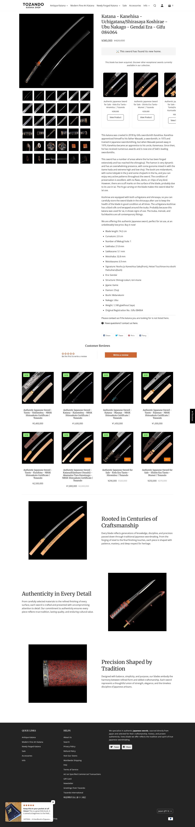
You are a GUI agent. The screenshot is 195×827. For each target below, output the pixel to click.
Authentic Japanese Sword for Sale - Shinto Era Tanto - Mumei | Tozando (157, 473)
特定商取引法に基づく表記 (75, 797)
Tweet (116, 747)
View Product (115, 117)
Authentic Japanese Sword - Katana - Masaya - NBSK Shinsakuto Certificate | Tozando (117, 414)
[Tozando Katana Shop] (33, 5)
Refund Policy (70, 751)
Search (67, 742)
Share (128, 747)
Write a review (120, 355)
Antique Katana (29, 737)
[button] (59, 5)
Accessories (27, 755)
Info (23, 760)
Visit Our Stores (70, 755)
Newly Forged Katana (31, 746)
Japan (163, 811)
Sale (24, 751)
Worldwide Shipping (73, 760)
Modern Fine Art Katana (32, 742)
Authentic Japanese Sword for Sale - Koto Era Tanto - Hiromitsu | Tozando (117, 473)
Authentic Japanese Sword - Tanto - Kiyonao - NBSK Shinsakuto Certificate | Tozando (157, 414)
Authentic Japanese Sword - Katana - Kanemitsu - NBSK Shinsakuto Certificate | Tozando (77, 414)
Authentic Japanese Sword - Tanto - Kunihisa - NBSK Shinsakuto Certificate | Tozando (37, 474)
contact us (114, 318)
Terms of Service (71, 769)
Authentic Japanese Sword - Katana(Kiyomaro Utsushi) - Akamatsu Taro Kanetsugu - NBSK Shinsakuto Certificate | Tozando (77, 475)
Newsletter (68, 783)
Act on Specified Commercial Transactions (82, 774)
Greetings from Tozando (74, 788)
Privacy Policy (69, 746)
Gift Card (68, 779)
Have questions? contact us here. (121, 323)
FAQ (65, 765)
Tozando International (73, 792)
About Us (68, 737)
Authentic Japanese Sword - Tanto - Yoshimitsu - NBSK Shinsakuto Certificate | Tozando (37, 414)
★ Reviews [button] (192, 416)
